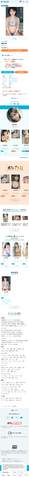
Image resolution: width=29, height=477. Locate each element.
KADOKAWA (17, 320)
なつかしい (6, 369)
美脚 (16, 357)
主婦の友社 (4, 323)
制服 (13, 349)
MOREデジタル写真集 (16, 332)
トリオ (11, 376)
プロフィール (14, 126)
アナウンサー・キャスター (9, 388)
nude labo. (15, 344)
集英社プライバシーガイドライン (13, 459)
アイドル (15, 382)
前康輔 (10, 84)
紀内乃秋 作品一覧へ (24, 157)
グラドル (5, 382)
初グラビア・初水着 (15, 398)
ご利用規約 (4, 459)
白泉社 (6, 325)
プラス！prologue (15, 340)
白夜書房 (11, 325)
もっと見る (14, 200)
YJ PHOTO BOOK (17, 330)
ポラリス (10, 344)
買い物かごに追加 (8, 72)
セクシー (5, 371)
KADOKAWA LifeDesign (6, 322)
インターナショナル (18, 361)
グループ (19, 376)
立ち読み (14, 38)
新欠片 (3, 325)
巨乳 (15, 355)
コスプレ (5, 349)
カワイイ (15, 369)
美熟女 (21, 367)
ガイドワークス (10, 320)
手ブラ (5, 398)
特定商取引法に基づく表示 (7, 461)
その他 (18, 400)
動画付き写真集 (24, 340)
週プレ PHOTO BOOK (13, 78)
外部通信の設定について (18, 461)
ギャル (4, 363)
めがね (5, 350)
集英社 (10, 77)
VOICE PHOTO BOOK (6, 342)
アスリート (21, 391)
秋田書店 (3, 320)
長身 (23, 357)
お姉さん (13, 367)
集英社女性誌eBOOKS (17, 334)
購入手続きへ (21, 72)
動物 (12, 400)
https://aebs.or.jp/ (4, 454)
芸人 (14, 391)
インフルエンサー (7, 390)
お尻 (22, 355)
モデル (5, 384)
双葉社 (15, 325)
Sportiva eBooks (17, 336)
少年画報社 (13, 323)
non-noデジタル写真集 (6, 334)
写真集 (5, 406)
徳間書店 (22, 323)
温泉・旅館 (13, 377)
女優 (23, 382)
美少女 (10, 87)
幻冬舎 (18, 322)
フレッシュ (13, 359)
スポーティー (6, 361)
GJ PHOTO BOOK (5, 332)
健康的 (5, 359)
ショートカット (5, 87)
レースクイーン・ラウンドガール (11, 386)
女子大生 (20, 384)
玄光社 (14, 322)
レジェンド (6, 391)
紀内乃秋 (3, 45)
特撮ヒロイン (19, 390)
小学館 (8, 323)
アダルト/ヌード (5, 393)
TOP (2, 406)
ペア (4, 376)
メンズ (5, 400)
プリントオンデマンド (18, 342)
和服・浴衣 (14, 350)
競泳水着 (21, 349)
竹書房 (18, 323)
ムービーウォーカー (22, 325)
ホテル (4, 377)
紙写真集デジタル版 (6, 340)
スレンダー (6, 355)
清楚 (14, 371)
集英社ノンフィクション (7, 336)
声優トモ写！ (4, 344)
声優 (12, 384)
